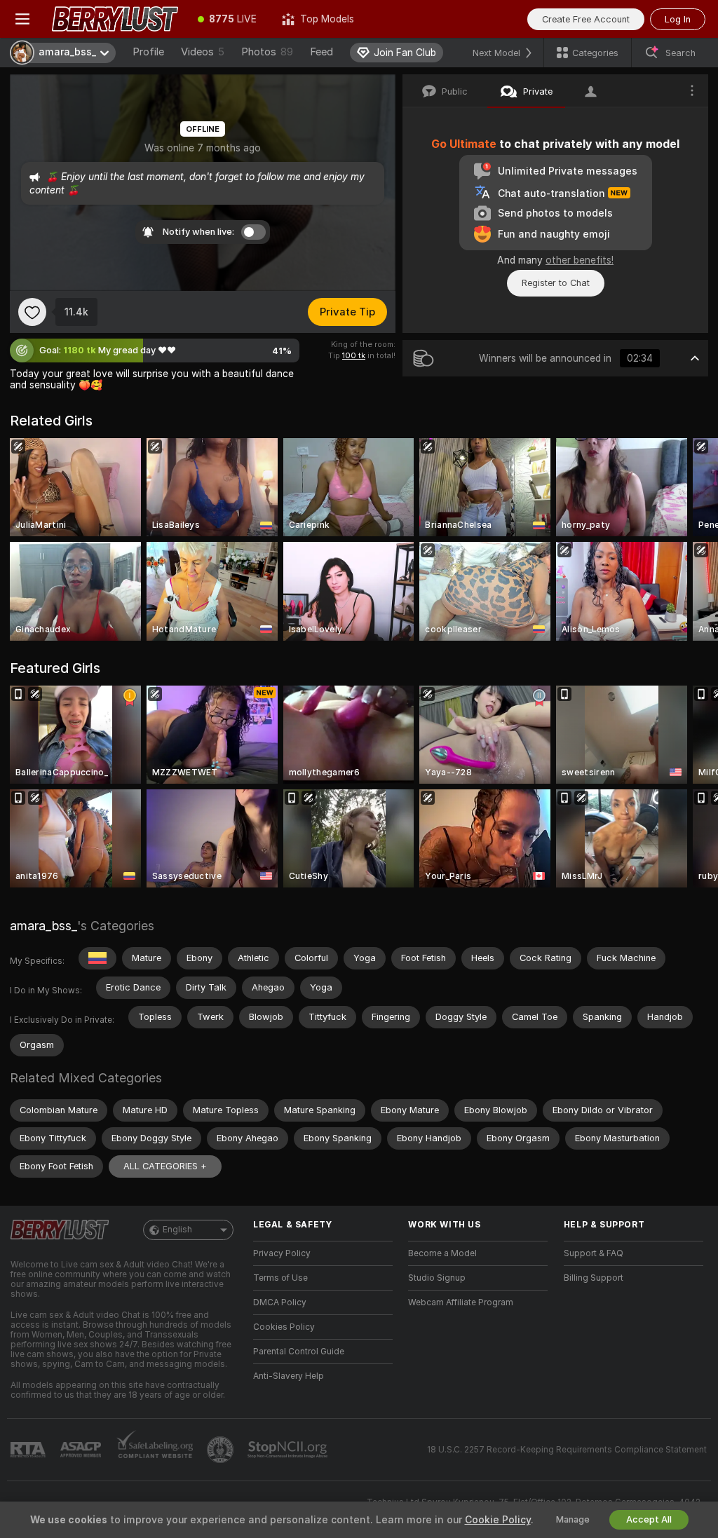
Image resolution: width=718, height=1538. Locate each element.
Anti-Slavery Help (288, 1376)
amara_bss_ (43, 925)
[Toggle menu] (22, 19)
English (177, 1229)
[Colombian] (97, 958)
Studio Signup (437, 1278)
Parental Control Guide (298, 1351)
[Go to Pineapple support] (221, 1449)
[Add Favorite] (32, 312)
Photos (267, 52)
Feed (321, 52)
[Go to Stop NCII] (289, 1449)
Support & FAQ (593, 1253)
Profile (148, 52)
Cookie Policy (498, 1519)
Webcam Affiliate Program (460, 1302)
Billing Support (593, 1278)
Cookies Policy (284, 1327)
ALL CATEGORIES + (165, 1166)
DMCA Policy (279, 1302)
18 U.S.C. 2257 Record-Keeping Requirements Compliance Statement (567, 1450)
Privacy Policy (282, 1253)
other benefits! (580, 260)
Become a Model (442, 1253)
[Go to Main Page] (115, 19)
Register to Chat (556, 283)
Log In (678, 19)
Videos (202, 52)
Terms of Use (280, 1278)
